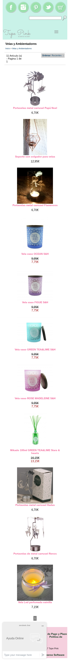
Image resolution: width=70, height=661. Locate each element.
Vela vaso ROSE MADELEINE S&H (35, 398)
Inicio (7, 48)
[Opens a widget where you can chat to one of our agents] (24, 640)
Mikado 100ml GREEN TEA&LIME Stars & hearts (35, 452)
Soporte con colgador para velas (35, 156)
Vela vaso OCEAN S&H (35, 253)
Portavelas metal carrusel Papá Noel (35, 107)
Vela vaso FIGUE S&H (35, 302)
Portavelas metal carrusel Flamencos (35, 205)
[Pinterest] (35, 11)
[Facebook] (11, 11)
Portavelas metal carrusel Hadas (35, 505)
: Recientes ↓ (53, 55)
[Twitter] (48, 11)
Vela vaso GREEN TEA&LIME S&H (35, 349)
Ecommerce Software (51, 654)
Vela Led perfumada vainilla (35, 602)
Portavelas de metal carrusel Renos (35, 553)
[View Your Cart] (60, 11)
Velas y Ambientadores (22, 48)
